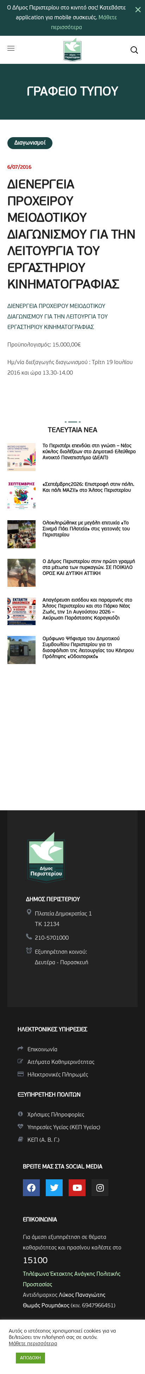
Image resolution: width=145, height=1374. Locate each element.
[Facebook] (31, 1187)
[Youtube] (77, 1187)
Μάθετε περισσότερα (33, 1344)
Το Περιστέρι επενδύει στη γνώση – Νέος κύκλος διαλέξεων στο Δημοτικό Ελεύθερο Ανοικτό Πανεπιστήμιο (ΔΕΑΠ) (89, 452)
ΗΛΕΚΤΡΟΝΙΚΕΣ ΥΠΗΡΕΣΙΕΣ (52, 1030)
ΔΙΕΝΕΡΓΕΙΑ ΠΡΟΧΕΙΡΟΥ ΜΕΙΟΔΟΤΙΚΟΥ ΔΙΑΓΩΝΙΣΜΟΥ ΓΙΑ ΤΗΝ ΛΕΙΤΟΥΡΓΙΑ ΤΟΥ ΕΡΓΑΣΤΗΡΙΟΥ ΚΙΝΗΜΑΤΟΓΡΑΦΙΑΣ (57, 317)
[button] (134, 50)
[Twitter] (54, 1187)
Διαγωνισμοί (29, 143)
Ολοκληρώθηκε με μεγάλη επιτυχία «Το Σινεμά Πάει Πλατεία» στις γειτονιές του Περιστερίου (86, 529)
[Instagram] (100, 1187)
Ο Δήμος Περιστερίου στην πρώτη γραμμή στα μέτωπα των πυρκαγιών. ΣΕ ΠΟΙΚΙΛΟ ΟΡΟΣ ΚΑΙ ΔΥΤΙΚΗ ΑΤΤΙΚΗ (89, 567)
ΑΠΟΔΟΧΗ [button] (30, 1358)
